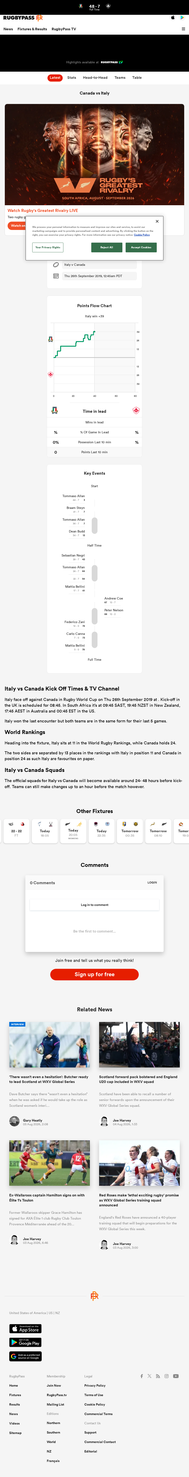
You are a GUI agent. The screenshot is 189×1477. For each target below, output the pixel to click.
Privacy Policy (95, 1385)
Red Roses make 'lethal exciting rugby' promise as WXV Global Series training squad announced (139, 1200)
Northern (53, 1423)
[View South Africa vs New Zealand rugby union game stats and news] (158, 831)
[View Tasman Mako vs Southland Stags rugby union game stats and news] (45, 831)
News (8, 29)
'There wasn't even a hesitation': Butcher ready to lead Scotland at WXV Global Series (48, 1079)
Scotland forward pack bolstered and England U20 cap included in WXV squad (138, 1079)
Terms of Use (93, 1395)
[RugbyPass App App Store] (94, 1329)
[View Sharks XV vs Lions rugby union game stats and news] (16, 831)
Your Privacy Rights (47, 247)
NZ (49, 1451)
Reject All (106, 247)
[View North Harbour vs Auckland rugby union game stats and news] (102, 831)
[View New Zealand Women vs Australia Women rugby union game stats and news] (73, 831)
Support (90, 1432)
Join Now (54, 1385)
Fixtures (15, 1395)
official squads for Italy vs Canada (45, 780)
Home (13, 1385)
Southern (53, 1432)
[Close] (157, 221)
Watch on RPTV (22, 225)
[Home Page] (23, 17)
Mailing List (55, 1404)
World (51, 1442)
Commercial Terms (98, 1414)
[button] (184, 29)
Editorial (90, 1451)
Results (14, 1404)
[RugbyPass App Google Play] (94, 1343)
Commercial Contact (100, 1442)
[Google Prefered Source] (94, 1357)
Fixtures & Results (32, 29)
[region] (94, 238)
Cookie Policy (94, 1404)
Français (53, 1461)
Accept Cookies (141, 247)
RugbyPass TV (64, 29)
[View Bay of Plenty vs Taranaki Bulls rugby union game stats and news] (130, 831)
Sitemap (15, 1433)
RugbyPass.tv (57, 1395)
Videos (14, 1423)
